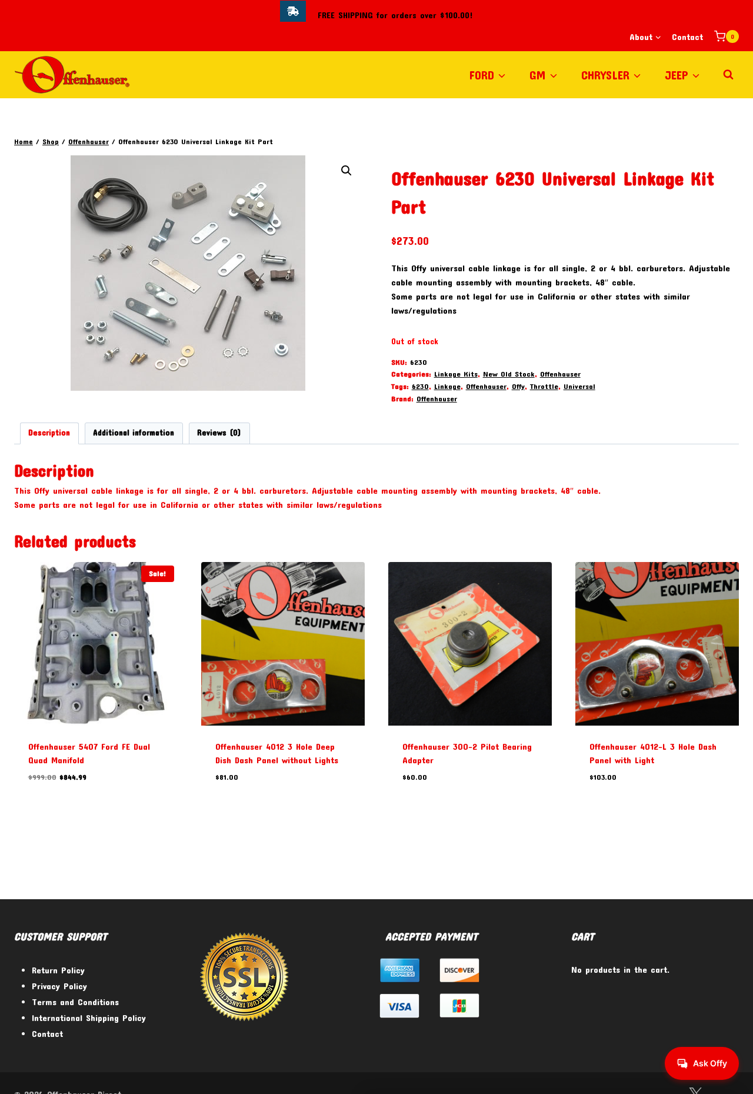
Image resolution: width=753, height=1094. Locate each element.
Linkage (447, 386)
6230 (420, 386)
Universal (579, 386)
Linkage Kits (456, 373)
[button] (346, 170)
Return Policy (58, 970)
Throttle (544, 386)
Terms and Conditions (75, 1001)
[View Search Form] (728, 74)
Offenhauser (560, 373)
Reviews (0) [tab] (219, 432)
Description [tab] (49, 432)
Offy (518, 386)
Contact (687, 36)
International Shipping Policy (89, 1017)
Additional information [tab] (133, 432)
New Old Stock (509, 373)
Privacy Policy (59, 985)
